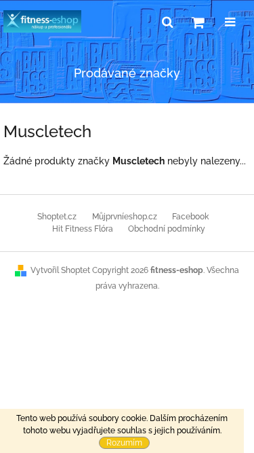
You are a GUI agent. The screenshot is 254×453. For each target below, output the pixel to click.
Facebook (190, 216)
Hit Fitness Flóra (82, 229)
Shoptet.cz (57, 216)
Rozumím (124, 443)
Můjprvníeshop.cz (124, 216)
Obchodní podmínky (166, 229)
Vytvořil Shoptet (60, 270)
